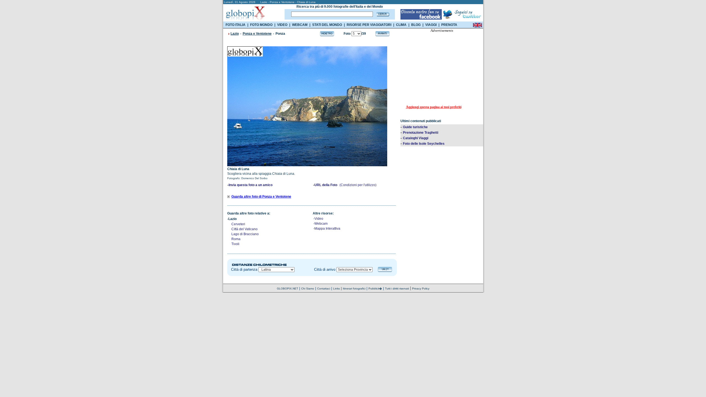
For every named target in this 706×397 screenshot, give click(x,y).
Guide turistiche (415, 127)
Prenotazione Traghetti (420, 133)
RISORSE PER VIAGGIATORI (369, 25)
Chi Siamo (307, 288)
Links (336, 288)
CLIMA (401, 25)
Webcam (321, 224)
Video (318, 219)
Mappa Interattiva (327, 228)
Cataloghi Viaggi (415, 138)
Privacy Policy (420, 288)
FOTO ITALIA (235, 25)
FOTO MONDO (261, 25)
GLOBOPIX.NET (287, 288)
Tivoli (235, 244)
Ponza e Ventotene (257, 34)
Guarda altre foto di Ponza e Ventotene (261, 196)
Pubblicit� (375, 288)
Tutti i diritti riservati (397, 288)
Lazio (235, 34)
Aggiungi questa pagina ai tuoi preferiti (433, 107)
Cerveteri (238, 224)
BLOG (416, 25)
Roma (235, 239)
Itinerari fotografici (354, 288)
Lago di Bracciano (245, 234)
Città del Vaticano (244, 229)
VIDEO (282, 25)
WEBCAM (299, 25)
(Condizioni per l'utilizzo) (357, 185)
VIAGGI (431, 25)
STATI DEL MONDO (327, 25)
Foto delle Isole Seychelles (424, 144)
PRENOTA (449, 25)
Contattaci (323, 288)
